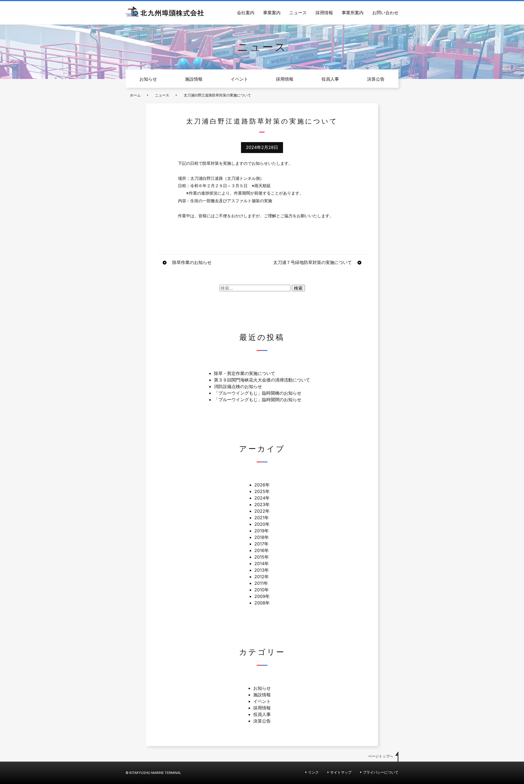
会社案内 (245, 12)
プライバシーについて (380, 772)
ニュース (298, 12)
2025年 (262, 491)
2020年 (262, 524)
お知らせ (148, 79)
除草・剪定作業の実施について (244, 373)
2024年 (262, 498)
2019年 (261, 530)
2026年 (262, 485)
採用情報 (324, 12)
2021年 (261, 517)
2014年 (261, 563)
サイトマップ (341, 772)
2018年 (261, 537)
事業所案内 (353, 12)
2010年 (261, 589)
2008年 (262, 603)
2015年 (261, 557)
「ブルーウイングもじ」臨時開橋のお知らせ (257, 393)
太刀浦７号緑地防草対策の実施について (312, 262)
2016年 (261, 550)
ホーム (135, 95)
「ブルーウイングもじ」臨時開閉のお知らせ (257, 399)
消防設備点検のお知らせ (238, 386)
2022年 (262, 511)
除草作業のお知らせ (192, 262)
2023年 (262, 504)
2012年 (261, 576)
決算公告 (376, 79)
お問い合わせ (385, 12)
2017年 (261, 544)
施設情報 (194, 79)
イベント (239, 79)
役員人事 (330, 79)
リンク (313, 772)
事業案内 (272, 12)
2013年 (261, 570)
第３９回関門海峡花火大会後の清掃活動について (262, 380)
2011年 (261, 583)
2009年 (262, 596)
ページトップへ (380, 756)
